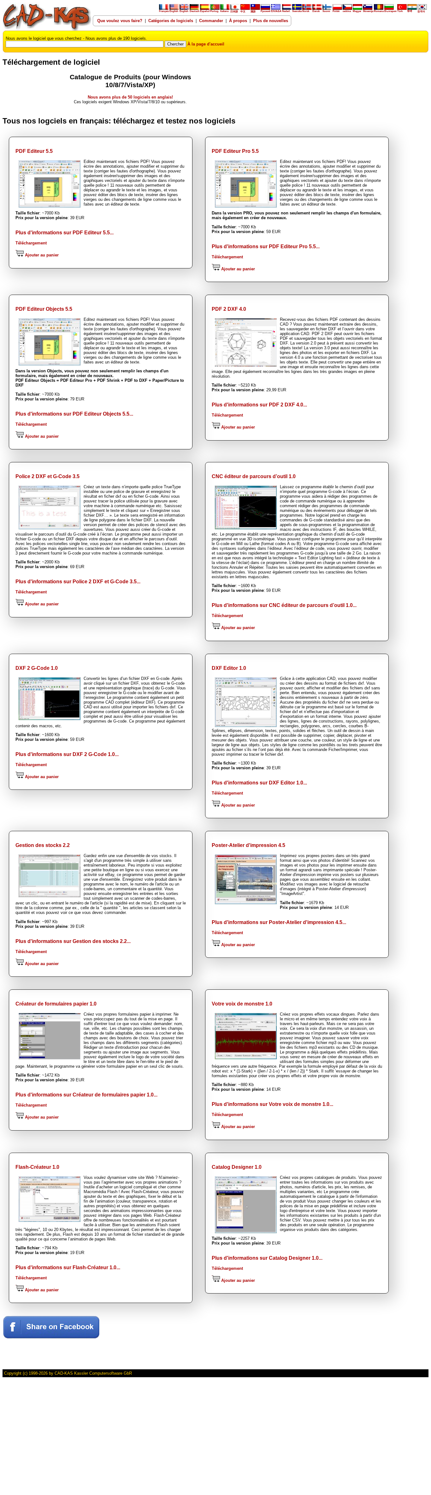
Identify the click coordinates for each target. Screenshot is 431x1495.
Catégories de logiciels (170, 20)
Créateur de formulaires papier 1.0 (56, 1003)
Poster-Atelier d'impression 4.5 (248, 845)
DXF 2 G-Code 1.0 (36, 668)
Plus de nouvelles (270, 20)
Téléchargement (31, 243)
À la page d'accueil (205, 44)
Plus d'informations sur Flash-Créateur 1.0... (67, 1267)
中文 (242, 11)
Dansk (316, 11)
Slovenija (368, 11)
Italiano (224, 11)
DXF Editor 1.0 (229, 668)
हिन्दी (409, 11)
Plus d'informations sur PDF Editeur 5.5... (64, 232)
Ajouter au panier (41, 255)
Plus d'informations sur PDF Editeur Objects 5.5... (74, 414)
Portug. (214, 11)
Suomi (326, 11)
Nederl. (286, 11)
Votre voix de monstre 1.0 (242, 1003)
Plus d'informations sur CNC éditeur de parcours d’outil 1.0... (284, 605)
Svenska (297, 11)
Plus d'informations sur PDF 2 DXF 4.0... (259, 404)
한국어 (421, 11)
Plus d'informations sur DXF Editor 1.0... (259, 782)
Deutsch (194, 11)
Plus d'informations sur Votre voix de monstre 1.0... (272, 1104)
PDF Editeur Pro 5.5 (235, 151)
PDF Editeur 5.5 (34, 151)
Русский (265, 11)
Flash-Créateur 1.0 (37, 1167)
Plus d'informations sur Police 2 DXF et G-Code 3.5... (77, 581)
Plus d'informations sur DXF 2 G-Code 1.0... (67, 754)
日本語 (234, 11)
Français (164, 11)
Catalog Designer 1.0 (237, 1167)
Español (205, 11)
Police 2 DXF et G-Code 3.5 (47, 476)
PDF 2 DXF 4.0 (229, 309)
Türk (400, 11)
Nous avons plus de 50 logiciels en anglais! (130, 97)
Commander (211, 20)
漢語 (253, 11)
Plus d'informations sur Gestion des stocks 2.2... (73, 941)
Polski (336, 11)
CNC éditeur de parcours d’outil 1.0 (254, 476)
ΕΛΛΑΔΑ (276, 11)
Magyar (357, 11)
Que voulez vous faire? (119, 20)
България (390, 11)
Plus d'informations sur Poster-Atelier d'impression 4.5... (279, 922)
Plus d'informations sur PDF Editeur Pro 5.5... (266, 246)
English (173, 11)
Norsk (305, 11)
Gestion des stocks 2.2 (42, 845)
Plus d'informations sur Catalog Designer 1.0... (267, 1258)
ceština (347, 11)
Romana (379, 11)
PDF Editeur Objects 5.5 (43, 309)
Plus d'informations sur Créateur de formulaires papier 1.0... (86, 1094)
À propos (238, 20)
